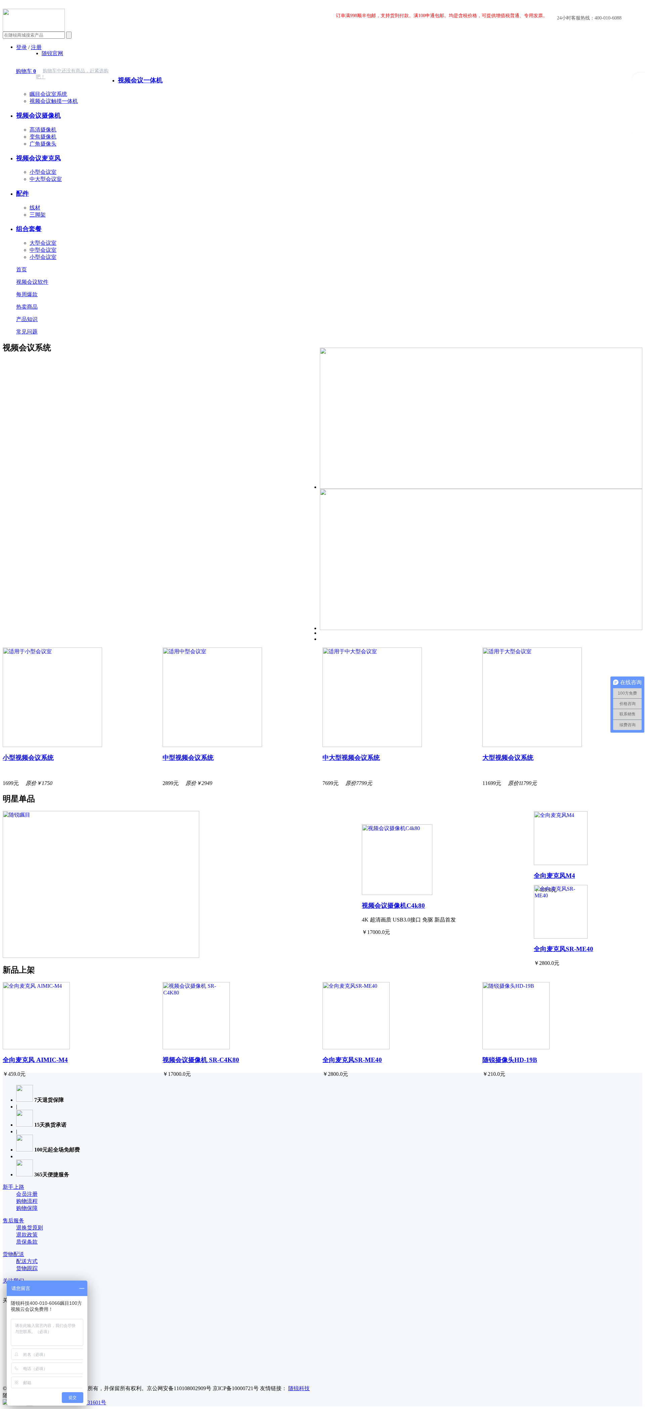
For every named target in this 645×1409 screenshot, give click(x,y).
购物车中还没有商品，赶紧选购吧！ (72, 73)
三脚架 (38, 215)
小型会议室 (43, 172)
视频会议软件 (32, 282)
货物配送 (13, 1254)
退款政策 (27, 1235)
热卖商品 (27, 307)
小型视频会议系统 (28, 757)
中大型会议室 (46, 179)
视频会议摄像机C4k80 (393, 905)
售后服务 (13, 1220)
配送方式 (27, 1261)
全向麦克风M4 (554, 875)
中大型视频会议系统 (351, 757)
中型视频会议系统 (188, 757)
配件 (22, 193)
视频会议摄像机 (38, 115)
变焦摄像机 (43, 137)
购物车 (26, 71)
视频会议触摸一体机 (54, 101)
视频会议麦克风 (38, 158)
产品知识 (27, 319)
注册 (36, 47)
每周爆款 (27, 294)
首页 (21, 269)
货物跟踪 (27, 1268)
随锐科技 (299, 1388)
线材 (35, 207)
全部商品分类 (134, 66)
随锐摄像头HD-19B (509, 1059)
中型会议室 (43, 250)
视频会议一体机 (140, 80)
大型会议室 (43, 243)
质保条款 (27, 1242)
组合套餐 (29, 228)
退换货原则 (29, 1227)
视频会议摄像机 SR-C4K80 (201, 1059)
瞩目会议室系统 (48, 94)
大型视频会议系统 (507, 757)
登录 (21, 47)
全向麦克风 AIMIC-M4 (35, 1059)
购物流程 (27, 1201)
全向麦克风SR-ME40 (563, 948)
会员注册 (27, 1194)
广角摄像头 (43, 144)
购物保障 (27, 1208)
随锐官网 (52, 53)
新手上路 (13, 1187)
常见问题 (27, 332)
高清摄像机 (43, 129)
